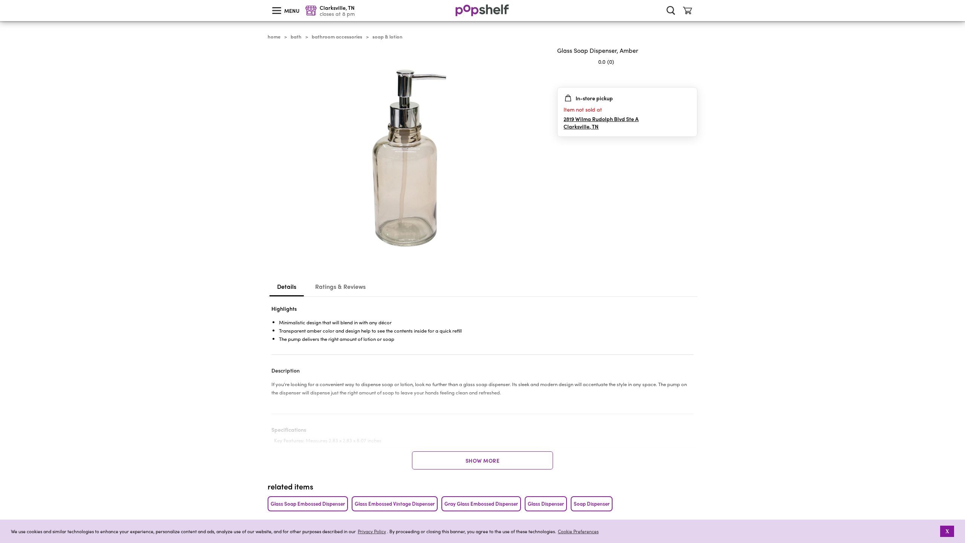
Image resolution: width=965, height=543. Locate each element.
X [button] (947, 531)
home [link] (274, 36)
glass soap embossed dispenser (308, 503)
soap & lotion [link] (387, 36)
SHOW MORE (483, 460)
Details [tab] (286, 286)
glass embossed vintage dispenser (395, 503)
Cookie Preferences (578, 531)
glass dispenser (546, 503)
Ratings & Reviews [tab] (340, 286)
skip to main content (3, 0)
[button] (935, 531)
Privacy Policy (372, 531)
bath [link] (296, 36)
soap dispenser (592, 503)
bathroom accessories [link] (337, 36)
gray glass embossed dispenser (481, 503)
